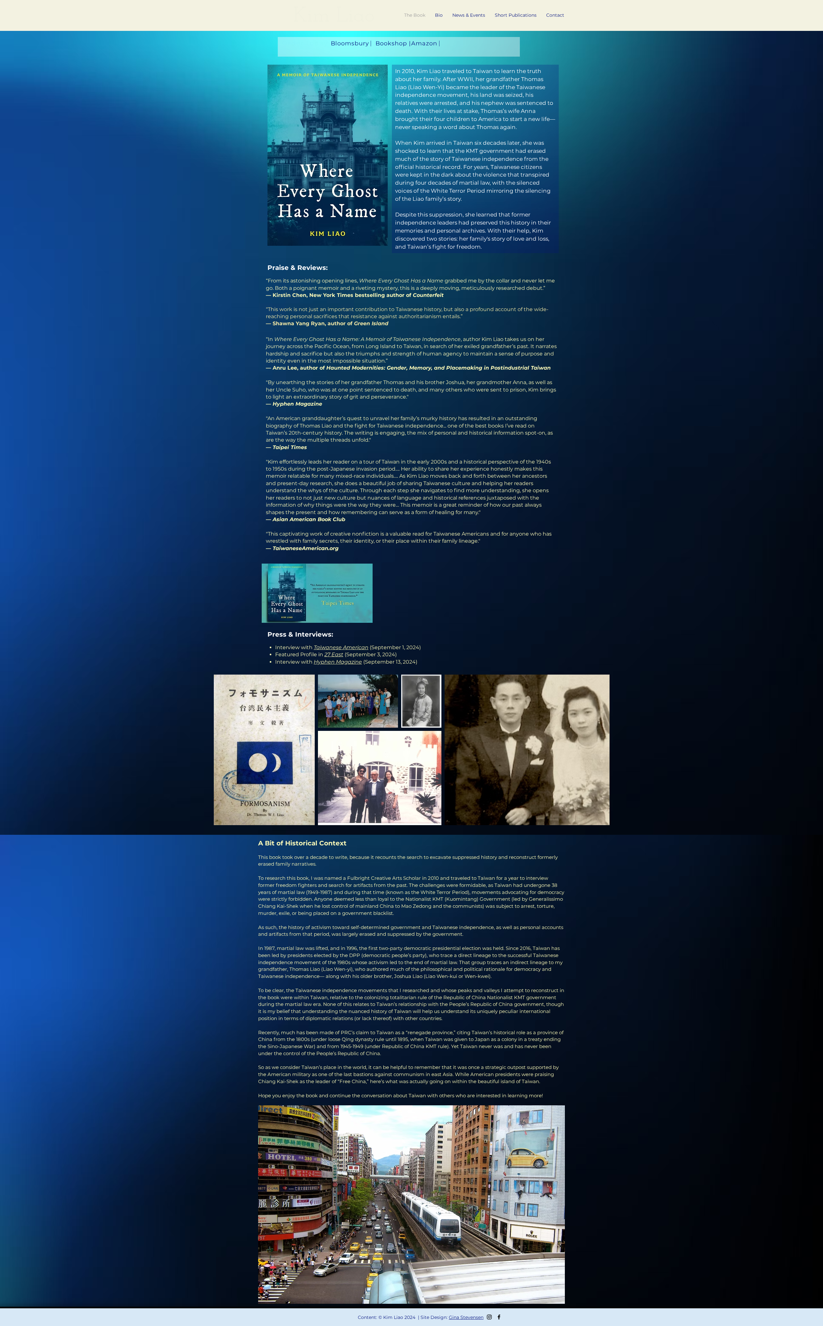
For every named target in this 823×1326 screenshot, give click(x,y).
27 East (333, 654)
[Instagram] (489, 1317)
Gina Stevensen (466, 1317)
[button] (555, 15)
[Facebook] (499, 1317)
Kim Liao (334, 16)
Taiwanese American (341, 647)
